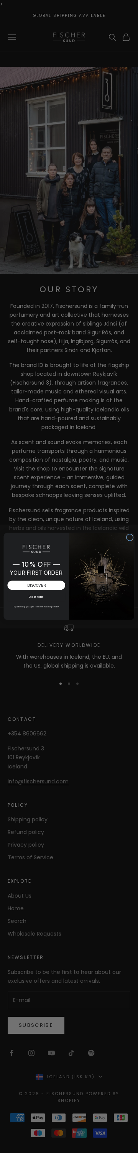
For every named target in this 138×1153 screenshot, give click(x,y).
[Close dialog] (130, 537)
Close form (36, 596)
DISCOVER (36, 585)
